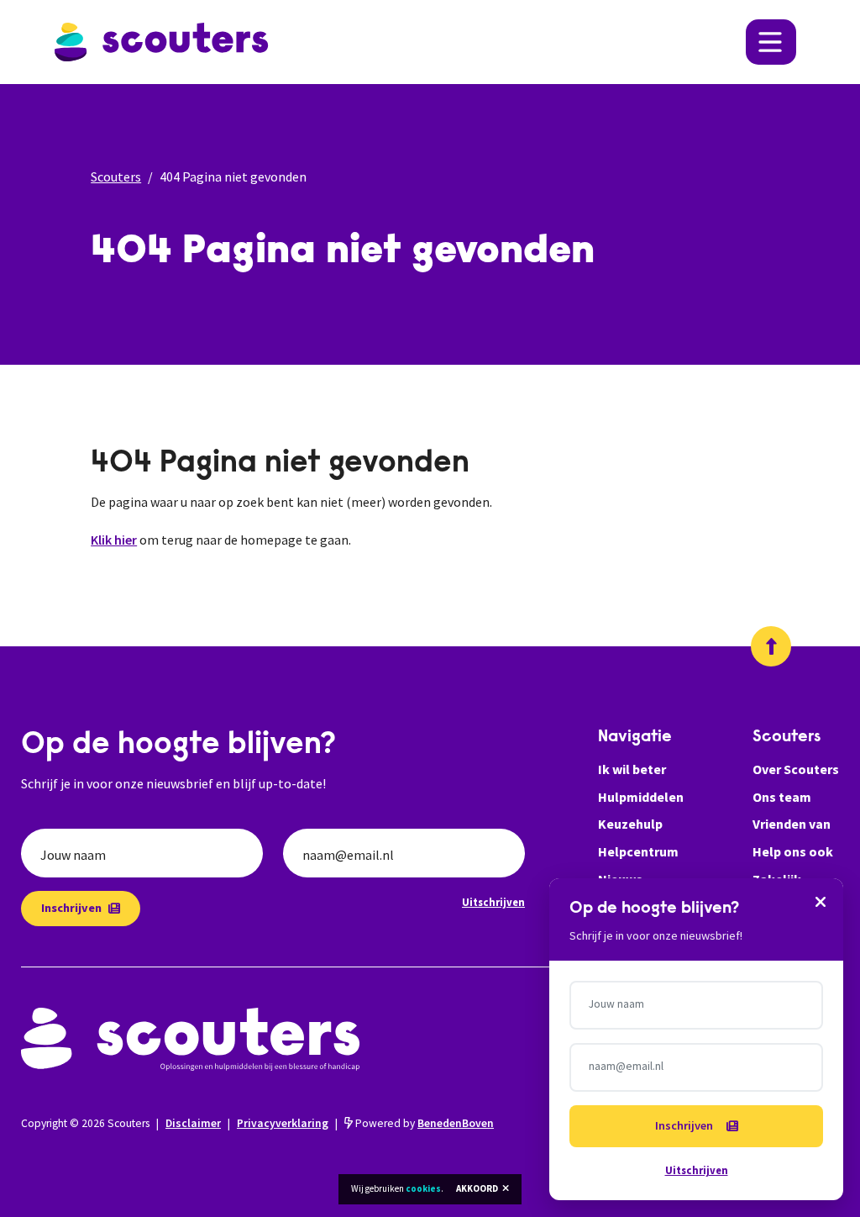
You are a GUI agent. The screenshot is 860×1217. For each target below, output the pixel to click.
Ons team (781, 796)
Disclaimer (193, 1123)
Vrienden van (791, 823)
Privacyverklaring (282, 1123)
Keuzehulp (630, 823)
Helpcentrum (638, 851)
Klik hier (114, 539)
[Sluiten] (820, 901)
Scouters (116, 176)
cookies (423, 1188)
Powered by (423, 1123)
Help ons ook (792, 851)
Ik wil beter (632, 769)
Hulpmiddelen (641, 796)
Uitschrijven (493, 902)
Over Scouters (795, 769)
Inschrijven (71, 907)
